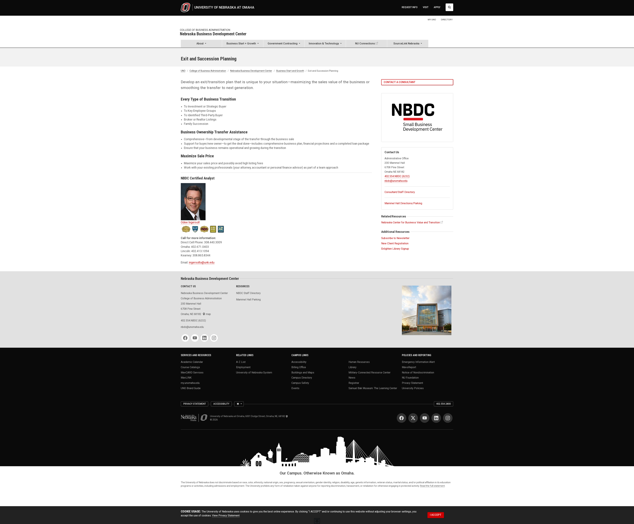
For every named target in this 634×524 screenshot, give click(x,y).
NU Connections (365, 43)
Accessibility (298, 362)
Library (352, 367)
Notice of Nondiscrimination (418, 372)
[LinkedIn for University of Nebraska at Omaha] (436, 418)
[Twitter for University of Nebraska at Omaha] (413, 418)
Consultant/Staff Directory (400, 192)
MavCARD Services (192, 372)
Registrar (354, 382)
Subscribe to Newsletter (395, 238)
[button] (201, 44)
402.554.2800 (443, 403)
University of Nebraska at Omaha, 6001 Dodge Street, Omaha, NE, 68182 (248, 416)
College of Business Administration (205, 30)
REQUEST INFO (410, 7)
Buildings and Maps (302, 372)
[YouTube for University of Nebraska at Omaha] (424, 418)
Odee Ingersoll (190, 222)
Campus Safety (300, 382)
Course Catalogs (190, 367)
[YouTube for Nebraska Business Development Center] (195, 338)
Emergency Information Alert (418, 362)
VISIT (425, 7)
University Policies (413, 388)
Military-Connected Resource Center (369, 372)
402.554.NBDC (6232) (397, 176)
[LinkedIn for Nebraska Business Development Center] (204, 338)
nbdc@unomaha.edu (396, 180)
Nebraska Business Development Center (213, 34)
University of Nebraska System (254, 372)
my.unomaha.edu (190, 382)
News (352, 377)
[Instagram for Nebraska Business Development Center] (214, 338)
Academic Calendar (192, 362)
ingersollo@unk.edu (201, 262)
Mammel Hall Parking (248, 299)
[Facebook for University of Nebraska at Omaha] (401, 418)
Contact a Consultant (399, 82)
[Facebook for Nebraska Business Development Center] (185, 338)
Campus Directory (301, 377)
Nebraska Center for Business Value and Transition (410, 222)
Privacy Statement (412, 382)
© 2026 (214, 419)
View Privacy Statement (226, 515)
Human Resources (359, 362)
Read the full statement (432, 486)
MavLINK (186, 377)
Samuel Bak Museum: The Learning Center (373, 388)
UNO (183, 71)
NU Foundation (410, 377)
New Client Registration (394, 243)
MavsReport (409, 367)
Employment (243, 367)
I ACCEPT (435, 514)
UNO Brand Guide (191, 388)
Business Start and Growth (290, 71)
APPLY (437, 7)
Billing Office (298, 367)
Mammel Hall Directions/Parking (403, 203)
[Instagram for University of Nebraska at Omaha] (448, 418)
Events (295, 388)
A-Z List (241, 362)
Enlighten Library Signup (395, 248)
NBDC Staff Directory (248, 293)
